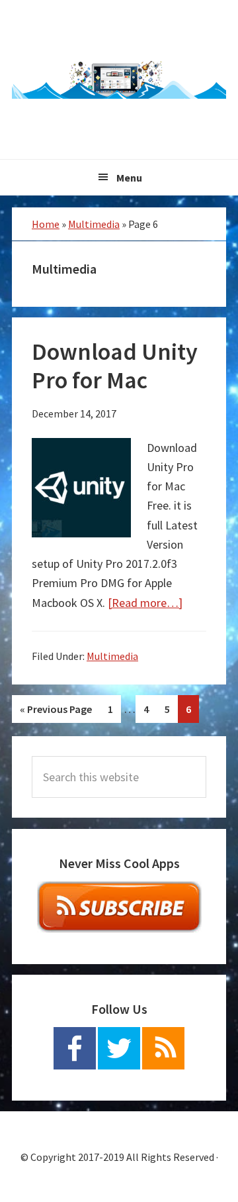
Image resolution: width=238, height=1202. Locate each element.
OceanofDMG (119, 79)
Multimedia (94, 224)
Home (46, 224)
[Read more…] (145, 602)
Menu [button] (129, 177)
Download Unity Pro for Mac (115, 366)
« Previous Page (55, 712)
